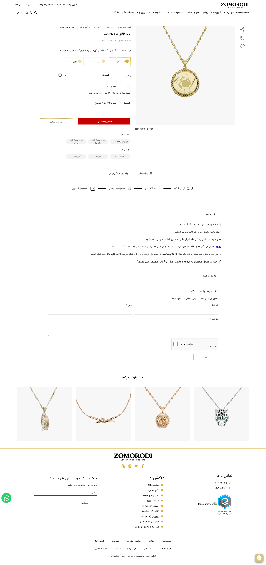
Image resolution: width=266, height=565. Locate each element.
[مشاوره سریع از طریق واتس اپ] (6, 498)
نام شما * (214, 305)
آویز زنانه (98, 156)
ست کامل (121, 62)
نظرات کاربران (117, 174)
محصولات (109, 27)
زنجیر (75, 62)
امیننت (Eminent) (150, 506)
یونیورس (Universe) (120, 141)
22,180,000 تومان (46, 5)
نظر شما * (214, 319)
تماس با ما (19, 4)
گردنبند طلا (84, 27)
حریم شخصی (101, 549)
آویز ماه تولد (76, 156)
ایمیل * (129, 305)
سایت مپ (148, 549)
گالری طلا (217, 12)
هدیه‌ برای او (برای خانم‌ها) (98, 141)
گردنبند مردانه (120, 156)
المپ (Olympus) (151, 496)
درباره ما (29, 4)
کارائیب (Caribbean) (149, 522)
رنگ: (128, 76)
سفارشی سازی (128, 12)
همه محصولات (242, 12)
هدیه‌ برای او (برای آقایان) (76, 141)
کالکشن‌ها (159, 12)
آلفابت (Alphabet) (150, 511)
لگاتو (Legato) (152, 490)
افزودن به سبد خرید (104, 121)
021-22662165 (220, 483)
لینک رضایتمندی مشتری (125, 549)
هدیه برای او (144, 12)
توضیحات (143, 174)
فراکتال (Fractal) (151, 501)
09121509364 (221, 488)
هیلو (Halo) (153, 485)
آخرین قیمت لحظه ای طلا (66, 5)
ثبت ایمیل (84, 503)
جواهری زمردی (123, 27)
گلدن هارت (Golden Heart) (146, 527)
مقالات (116, 12)
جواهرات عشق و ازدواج (197, 12)
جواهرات (229, 12)
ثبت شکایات (165, 549)
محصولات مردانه (175, 12)
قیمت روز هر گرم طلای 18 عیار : (116, 93)
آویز (99, 62)
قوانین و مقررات (134, 541)
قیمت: (126, 103)
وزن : (127, 87)
